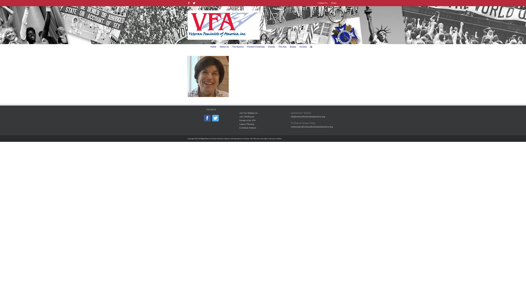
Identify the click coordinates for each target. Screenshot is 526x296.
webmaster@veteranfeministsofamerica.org (312, 127)
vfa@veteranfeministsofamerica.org (308, 117)
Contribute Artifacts (247, 128)
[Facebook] (207, 118)
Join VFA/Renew (246, 117)
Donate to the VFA (247, 120)
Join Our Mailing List (248, 113)
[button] (311, 47)
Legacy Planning (246, 124)
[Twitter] (215, 118)
